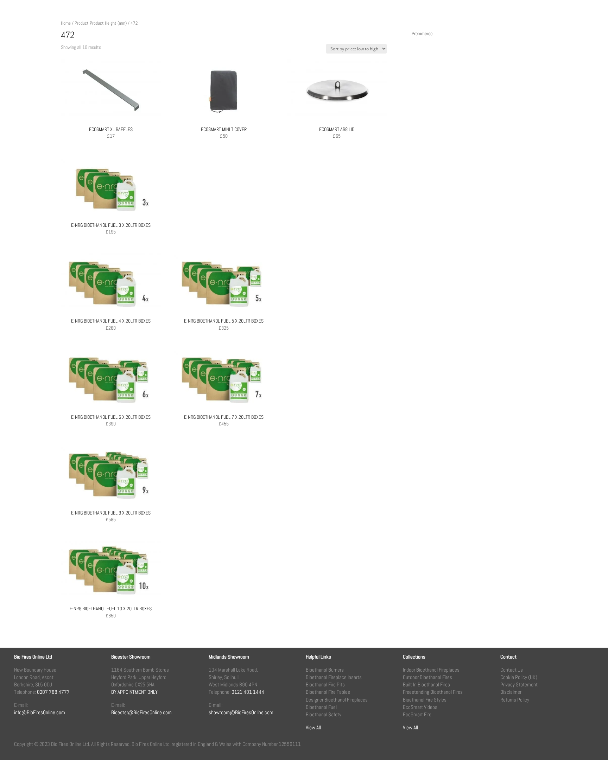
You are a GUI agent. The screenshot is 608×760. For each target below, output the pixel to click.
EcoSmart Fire (417, 714)
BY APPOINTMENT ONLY (134, 692)
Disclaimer (510, 692)
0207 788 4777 (53, 692)
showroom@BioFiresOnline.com (241, 712)
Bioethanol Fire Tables (328, 692)
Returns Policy (514, 699)
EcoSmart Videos (420, 707)
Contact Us (511, 669)
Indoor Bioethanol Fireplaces (431, 669)
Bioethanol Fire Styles (424, 699)
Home (66, 23)
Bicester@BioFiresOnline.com (141, 712)
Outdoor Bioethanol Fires (427, 677)
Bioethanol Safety (323, 714)
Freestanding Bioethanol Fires (433, 692)
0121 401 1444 (248, 692)
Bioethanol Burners (325, 669)
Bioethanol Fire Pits (325, 684)
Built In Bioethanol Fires (426, 684)
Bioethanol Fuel (321, 707)
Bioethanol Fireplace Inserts (334, 677)
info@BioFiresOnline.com (39, 712)
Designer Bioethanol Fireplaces (337, 699)
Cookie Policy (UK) (518, 677)
